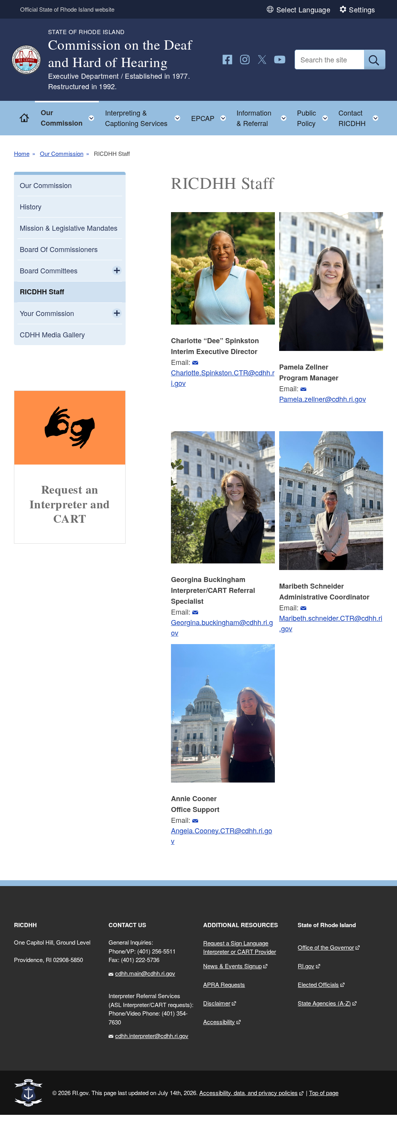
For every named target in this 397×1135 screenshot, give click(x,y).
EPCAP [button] (211, 116)
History (30, 206)
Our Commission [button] (70, 117)
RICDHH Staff (42, 292)
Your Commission (47, 313)
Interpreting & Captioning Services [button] (145, 117)
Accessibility (219, 1022)
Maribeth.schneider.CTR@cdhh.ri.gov (330, 623)
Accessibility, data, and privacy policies (248, 1092)
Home (21, 153)
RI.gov (306, 966)
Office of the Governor (326, 947)
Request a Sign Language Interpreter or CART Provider (239, 947)
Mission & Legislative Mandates (68, 228)
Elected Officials (318, 984)
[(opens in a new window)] (227, 59)
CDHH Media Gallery (52, 334)
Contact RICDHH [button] (360, 117)
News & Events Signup (232, 966)
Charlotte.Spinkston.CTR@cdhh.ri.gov (222, 377)
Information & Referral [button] (263, 117)
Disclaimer (216, 1003)
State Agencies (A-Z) (324, 1003)
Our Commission (61, 153)
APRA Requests (224, 984)
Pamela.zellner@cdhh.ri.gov (322, 399)
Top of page (323, 1092)
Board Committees (49, 270)
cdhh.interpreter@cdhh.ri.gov (151, 1035)
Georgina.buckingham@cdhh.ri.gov (222, 627)
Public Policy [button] (314, 117)
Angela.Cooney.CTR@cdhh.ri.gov (221, 835)
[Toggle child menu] (117, 270)
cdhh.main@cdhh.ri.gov (145, 973)
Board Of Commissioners (59, 249)
